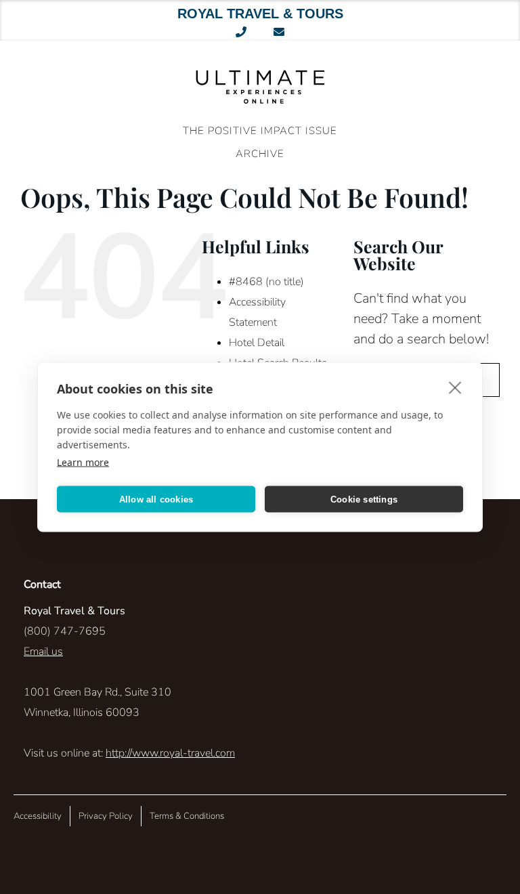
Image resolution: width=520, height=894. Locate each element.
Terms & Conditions (187, 816)
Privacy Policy (106, 816)
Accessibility (38, 816)
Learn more (83, 462)
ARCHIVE (260, 154)
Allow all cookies (156, 499)
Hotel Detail (256, 342)
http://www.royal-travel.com (170, 753)
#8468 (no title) (266, 281)
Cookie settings (363, 499)
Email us (43, 651)
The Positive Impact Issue (260, 130)
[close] (455, 387)
